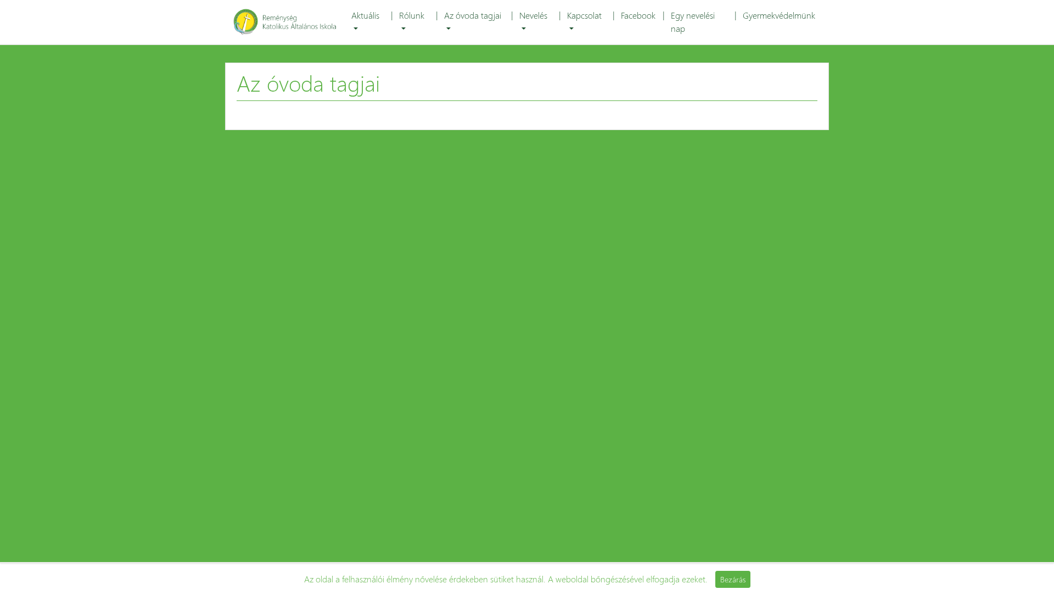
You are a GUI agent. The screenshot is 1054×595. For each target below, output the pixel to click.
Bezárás (732, 579)
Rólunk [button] (411, 15)
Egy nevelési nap (693, 21)
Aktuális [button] (365, 15)
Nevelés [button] (533, 15)
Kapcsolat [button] (584, 15)
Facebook (638, 15)
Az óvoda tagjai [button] (472, 15)
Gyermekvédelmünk (779, 15)
